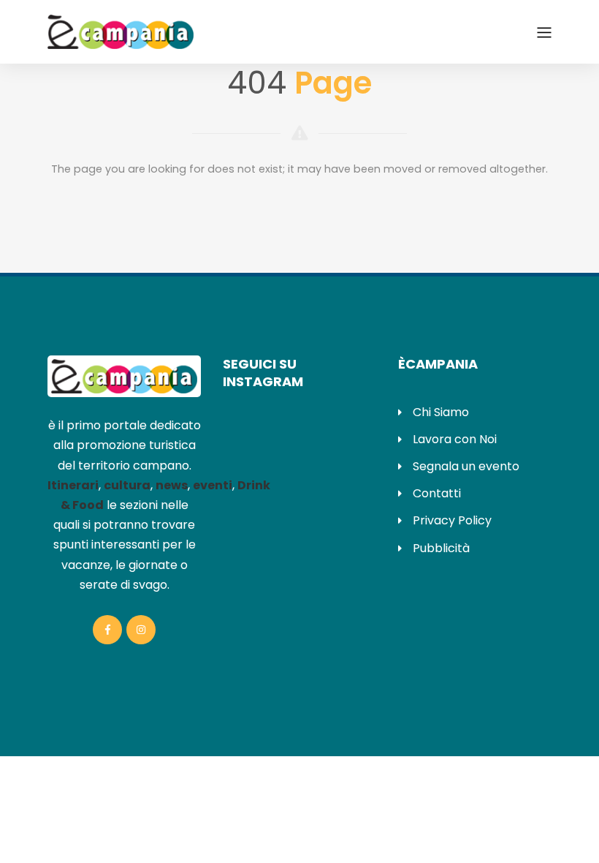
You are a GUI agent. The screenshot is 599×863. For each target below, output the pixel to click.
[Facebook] (107, 629)
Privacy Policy (452, 520)
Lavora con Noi (455, 439)
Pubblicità (441, 548)
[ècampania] (120, 30)
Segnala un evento (466, 466)
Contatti (437, 493)
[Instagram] (141, 629)
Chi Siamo (441, 412)
